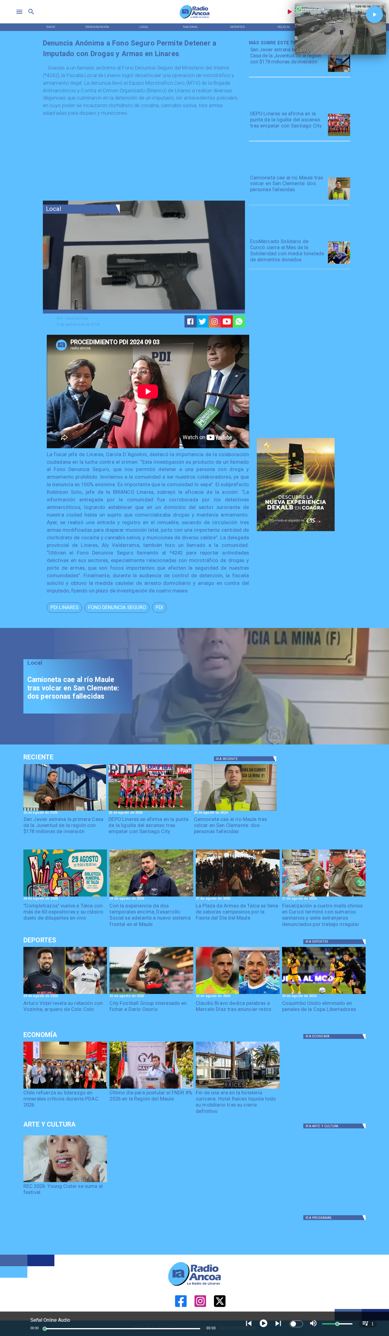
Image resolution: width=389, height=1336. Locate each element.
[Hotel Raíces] (238, 1088)
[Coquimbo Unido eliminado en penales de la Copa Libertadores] (324, 993)
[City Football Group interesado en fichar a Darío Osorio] (151, 993)
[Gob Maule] (151, 1088)
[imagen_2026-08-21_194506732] (238, 896)
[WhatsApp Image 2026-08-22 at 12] (151, 896)
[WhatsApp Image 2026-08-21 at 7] (324, 896)
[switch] (296, 1324)
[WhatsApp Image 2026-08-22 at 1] (65, 896)
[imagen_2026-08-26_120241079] (339, 135)
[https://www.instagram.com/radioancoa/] (215, 321)
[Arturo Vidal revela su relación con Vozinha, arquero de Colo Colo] (65, 993)
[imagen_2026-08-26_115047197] (339, 199)
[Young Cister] (65, 1181)
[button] (64, 607)
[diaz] (238, 993)
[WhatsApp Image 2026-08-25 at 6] (339, 71)
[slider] (45, 1329)
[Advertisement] (88, 160)
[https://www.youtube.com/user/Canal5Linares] (227, 321)
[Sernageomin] (65, 1088)
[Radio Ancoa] (194, 18)
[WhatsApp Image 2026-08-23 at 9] (339, 263)
